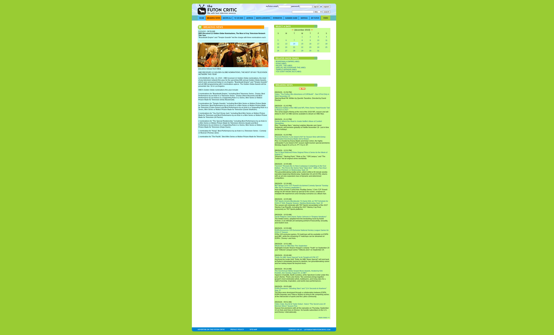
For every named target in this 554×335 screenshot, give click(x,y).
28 (294, 51)
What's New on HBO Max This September (291, 246)
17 (318, 44)
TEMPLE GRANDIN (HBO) (286, 70)
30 (310, 51)
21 (294, 47)
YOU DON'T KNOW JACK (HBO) (288, 72)
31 (318, 51)
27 (286, 51)
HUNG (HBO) (281, 64)
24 (318, 47)
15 (302, 44)
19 (278, 47)
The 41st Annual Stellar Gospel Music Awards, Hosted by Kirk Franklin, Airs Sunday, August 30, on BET (299, 272)
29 (302, 51)
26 (278, 51)
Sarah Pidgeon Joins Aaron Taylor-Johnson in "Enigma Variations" (301, 217)
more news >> (324, 318)
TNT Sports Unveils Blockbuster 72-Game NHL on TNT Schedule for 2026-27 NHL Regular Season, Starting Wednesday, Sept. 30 (301, 202)
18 (326, 44)
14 (294, 44)
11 (326, 40)
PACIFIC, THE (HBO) (284, 66)
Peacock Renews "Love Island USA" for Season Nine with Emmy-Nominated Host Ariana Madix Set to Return (300, 138)
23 (310, 47)
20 (286, 47)
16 (310, 44)
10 (318, 40)
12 (278, 44)
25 (326, 47)
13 (286, 44)
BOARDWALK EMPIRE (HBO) (287, 62)
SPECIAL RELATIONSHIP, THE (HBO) (291, 68)
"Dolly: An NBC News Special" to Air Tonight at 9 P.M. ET (296, 257)
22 (302, 47)
